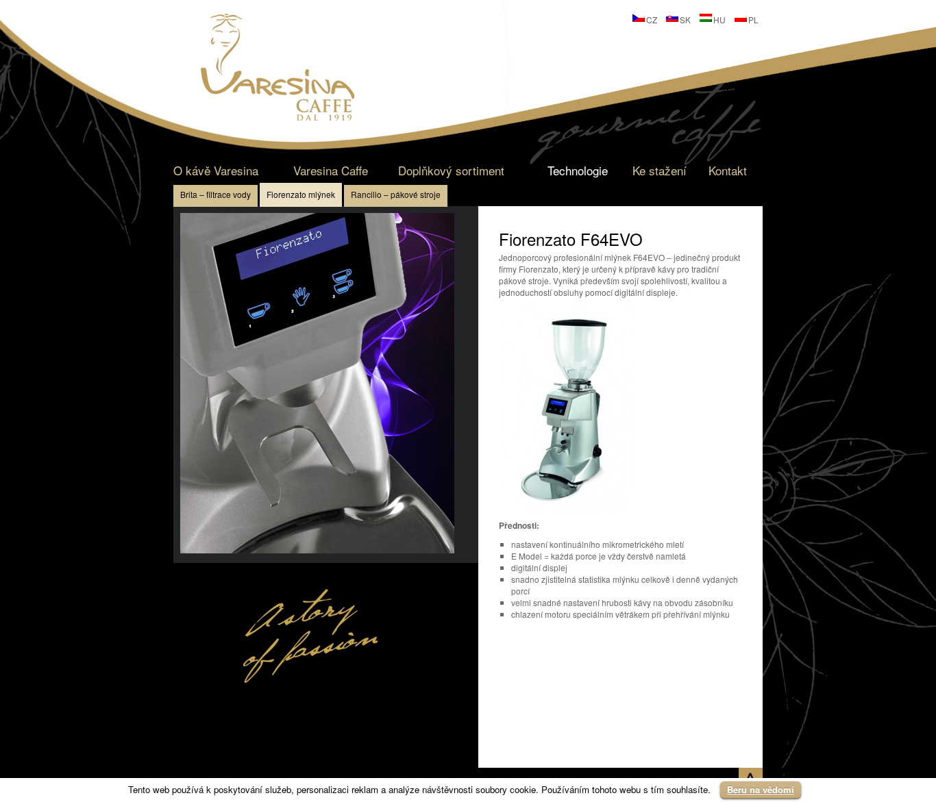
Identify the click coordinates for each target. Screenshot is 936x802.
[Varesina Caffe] (277, 117)
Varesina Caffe (330, 170)
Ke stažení (659, 170)
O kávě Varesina (215, 170)
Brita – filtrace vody (215, 194)
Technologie (577, 170)
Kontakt (728, 170)
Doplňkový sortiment (451, 170)
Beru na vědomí (760, 789)
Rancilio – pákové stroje (396, 194)
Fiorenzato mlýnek (301, 194)
